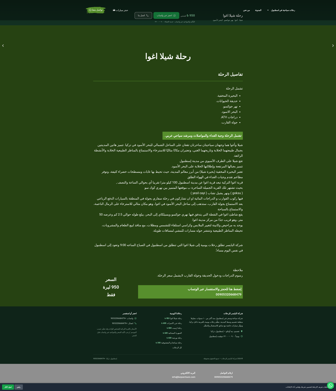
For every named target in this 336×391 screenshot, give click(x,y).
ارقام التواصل (226, 373)
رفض (18, 387)
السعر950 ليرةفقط (111, 287)
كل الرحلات (177, 347)
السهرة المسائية (175, 333)
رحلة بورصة (177, 338)
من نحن (246, 10)
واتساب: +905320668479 (122, 318)
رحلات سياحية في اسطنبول (283, 10)
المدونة (258, 10)
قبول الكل (8, 387)
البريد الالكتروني (188, 373)
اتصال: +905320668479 (122, 323)
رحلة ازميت (177, 328)
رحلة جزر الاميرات (174, 323)
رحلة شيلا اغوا (176, 318)
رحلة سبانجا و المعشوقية (171, 343)
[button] (3, 45)
